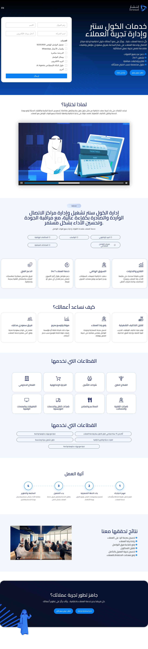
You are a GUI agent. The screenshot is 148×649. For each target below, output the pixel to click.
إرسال (36, 76)
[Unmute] (126, 183)
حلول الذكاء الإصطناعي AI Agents (50, 65)
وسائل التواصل (58, 57)
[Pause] (21, 183)
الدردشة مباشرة (57, 53)
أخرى (61, 69)
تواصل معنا (121, 72)
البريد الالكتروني (57, 61)
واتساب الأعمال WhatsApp (53, 49)
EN (2, 8)
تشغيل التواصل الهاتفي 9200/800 (50, 44)
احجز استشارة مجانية (85, 611)
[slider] (74, 183)
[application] (74, 154)
